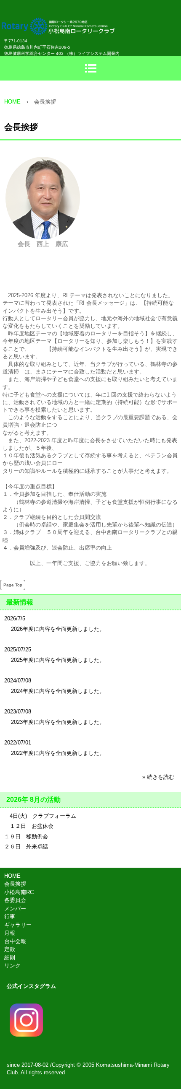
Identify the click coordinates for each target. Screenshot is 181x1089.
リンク (12, 965)
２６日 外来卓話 (26, 846)
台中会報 (15, 941)
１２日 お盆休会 (28, 826)
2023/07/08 (17, 711)
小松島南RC (19, 892)
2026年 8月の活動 (33, 799)
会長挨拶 (15, 884)
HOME (12, 876)
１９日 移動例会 (26, 836)
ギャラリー (18, 925)
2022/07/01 (17, 742)
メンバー (15, 908)
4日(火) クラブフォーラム (40, 816)
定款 (9, 949)
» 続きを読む (158, 777)
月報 (9, 933)
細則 (9, 957)
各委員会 (15, 900)
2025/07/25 (17, 649)
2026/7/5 (14, 618)
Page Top (12, 585)
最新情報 (19, 602)
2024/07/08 (17, 680)
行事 (9, 916)
